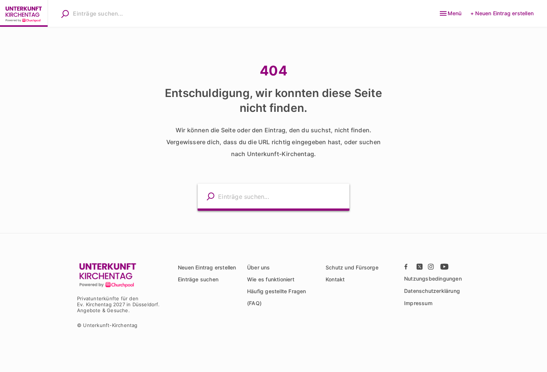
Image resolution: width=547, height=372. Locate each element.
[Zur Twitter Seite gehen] (419, 266)
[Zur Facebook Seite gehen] (408, 266)
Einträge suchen (198, 279)
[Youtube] (443, 266)
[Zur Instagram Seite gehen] (431, 266)
